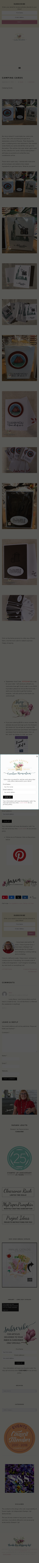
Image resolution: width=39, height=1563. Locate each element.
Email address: (8, 789)
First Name (6, 784)
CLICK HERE (23, 803)
